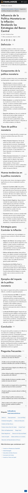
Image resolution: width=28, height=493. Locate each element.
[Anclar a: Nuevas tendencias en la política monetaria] (25, 174)
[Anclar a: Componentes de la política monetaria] (25, 72)
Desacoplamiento (12, 417)
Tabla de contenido (7, 6)
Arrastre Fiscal (22, 427)
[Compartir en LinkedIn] (7, 40)
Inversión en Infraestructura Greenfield (11, 448)
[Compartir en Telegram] (14, 40)
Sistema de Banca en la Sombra (18, 436)
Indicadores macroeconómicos (14, 412)
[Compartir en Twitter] (5, 40)
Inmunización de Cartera (8, 455)
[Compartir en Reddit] (9, 40)
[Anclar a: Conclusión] (13, 326)
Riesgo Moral (18, 430)
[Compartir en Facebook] (2, 40)
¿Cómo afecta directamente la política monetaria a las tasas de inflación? (11, 356)
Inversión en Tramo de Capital (9, 457)
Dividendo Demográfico (7, 420)
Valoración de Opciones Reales (19, 433)
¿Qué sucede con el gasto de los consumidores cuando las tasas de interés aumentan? (14, 386)
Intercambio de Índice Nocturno (10, 453)
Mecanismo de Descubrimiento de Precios (11, 440)
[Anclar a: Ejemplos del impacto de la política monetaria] (25, 282)
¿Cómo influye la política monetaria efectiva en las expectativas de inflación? (14, 374)
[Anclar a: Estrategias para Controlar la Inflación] (25, 228)
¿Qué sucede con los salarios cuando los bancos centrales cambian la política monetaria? (12, 404)
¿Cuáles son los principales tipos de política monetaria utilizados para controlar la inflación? (14, 362)
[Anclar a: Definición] (13, 44)
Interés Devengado (7, 450)
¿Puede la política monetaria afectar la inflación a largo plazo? (14, 391)
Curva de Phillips (21, 417)
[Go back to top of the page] (25, 491)
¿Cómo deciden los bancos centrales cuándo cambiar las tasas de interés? (13, 380)
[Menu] (22, 2)
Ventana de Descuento (19, 420)
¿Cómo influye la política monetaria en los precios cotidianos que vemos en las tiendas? (13, 397)
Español (25, 1)
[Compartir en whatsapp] (12, 40)
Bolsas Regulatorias (6, 433)
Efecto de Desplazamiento (7, 430)
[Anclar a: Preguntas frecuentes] (23, 351)
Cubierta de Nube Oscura (7, 424)
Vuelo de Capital (5, 436)
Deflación (4, 417)
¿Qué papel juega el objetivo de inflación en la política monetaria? (14, 368)
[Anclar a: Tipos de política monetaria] (25, 128)
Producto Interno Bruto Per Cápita (9, 427)
